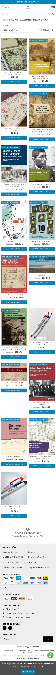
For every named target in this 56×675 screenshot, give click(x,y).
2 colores (41, 338)
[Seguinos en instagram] (5, 628)
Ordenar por (6, 25)
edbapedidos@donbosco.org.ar (20, 613)
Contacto (32, 562)
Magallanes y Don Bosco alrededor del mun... (41, 131)
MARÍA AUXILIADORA (13, 557)
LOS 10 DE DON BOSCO (41, 241)
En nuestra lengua (14, 457)
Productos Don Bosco (38, 557)
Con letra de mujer (14, 383)
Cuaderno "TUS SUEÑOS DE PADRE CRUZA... (14, 73)
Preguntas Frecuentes (38, 568)
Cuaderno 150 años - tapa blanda (14, 129)
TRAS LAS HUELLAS (14, 241)
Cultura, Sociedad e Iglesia (41, 403)
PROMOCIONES (10, 562)
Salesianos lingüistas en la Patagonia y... (41, 457)
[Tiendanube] (28, 647)
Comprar (32, 552)
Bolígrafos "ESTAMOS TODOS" (14, 507)
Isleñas (41, 275)
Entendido (28, 672)
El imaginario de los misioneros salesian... (41, 77)
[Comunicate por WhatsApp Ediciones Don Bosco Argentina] (50, 655)
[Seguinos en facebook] (10, 628)
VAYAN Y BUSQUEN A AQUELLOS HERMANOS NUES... (14, 348)
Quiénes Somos (10, 552)
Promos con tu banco (12, 568)
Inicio (4, 20)
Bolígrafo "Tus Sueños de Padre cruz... (42, 344)
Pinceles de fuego (14, 295)
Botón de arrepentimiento (28, 658)
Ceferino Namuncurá (41, 184)
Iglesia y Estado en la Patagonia (14, 186)
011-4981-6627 (12, 609)
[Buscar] (53, 14)
